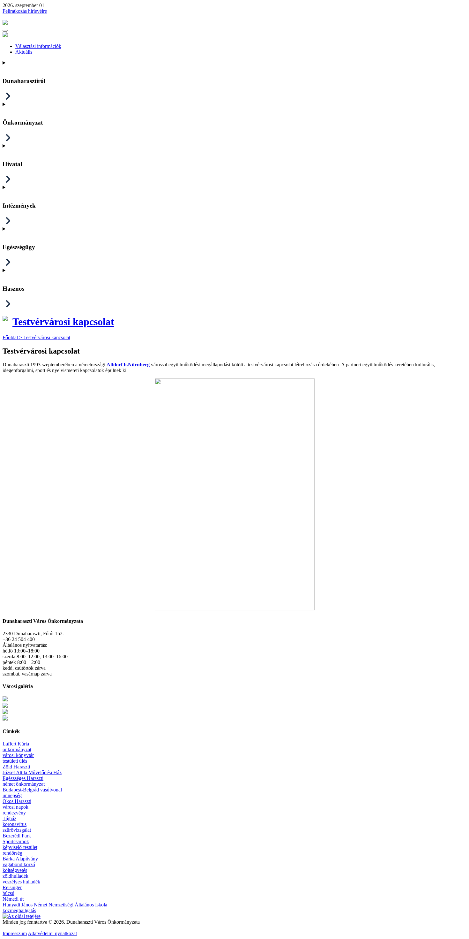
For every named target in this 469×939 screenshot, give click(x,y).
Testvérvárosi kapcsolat (63, 321)
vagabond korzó (19, 864)
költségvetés (15, 870)
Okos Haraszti (17, 801)
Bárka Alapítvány (20, 858)
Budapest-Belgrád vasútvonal (32, 789)
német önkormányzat (24, 784)
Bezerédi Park (17, 835)
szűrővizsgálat (17, 830)
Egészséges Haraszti (23, 778)
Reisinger (12, 887)
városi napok (15, 807)
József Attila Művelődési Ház (32, 772)
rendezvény (14, 812)
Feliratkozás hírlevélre (25, 11)
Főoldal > (13, 337)
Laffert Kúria (16, 743)
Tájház (9, 818)
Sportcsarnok (16, 841)
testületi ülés (15, 761)
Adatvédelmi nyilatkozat (52, 933)
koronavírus (14, 824)
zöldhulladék (15, 876)
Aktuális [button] (23, 52)
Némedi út (13, 899)
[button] (5, 31)
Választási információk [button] (38, 46)
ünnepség (12, 795)
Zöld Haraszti (16, 766)
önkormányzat (17, 749)
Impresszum (15, 933)
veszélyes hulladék (21, 881)
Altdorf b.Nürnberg (128, 364)
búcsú (8, 893)
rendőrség (12, 853)
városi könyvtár (18, 755)
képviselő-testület (20, 847)
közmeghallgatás (19, 910)
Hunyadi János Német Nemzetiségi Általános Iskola (55, 904)
